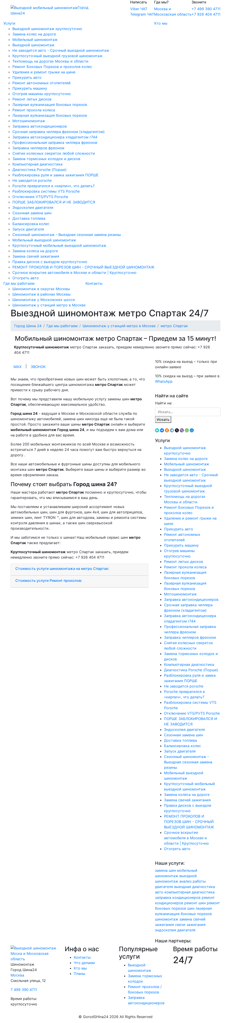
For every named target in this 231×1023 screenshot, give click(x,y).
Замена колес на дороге (34, 34)
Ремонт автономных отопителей (41, 83)
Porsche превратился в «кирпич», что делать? (53, 186)
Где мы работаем (19, 283)
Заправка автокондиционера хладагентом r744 (54, 137)
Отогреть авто (25, 278)
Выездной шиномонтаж (33, 45)
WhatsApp (164, 381)
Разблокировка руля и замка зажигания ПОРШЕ (55, 175)
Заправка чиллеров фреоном (38, 148)
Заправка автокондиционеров (39, 126)
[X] (177, 430)
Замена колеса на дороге (35, 251)
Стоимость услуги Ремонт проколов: (48, 580)
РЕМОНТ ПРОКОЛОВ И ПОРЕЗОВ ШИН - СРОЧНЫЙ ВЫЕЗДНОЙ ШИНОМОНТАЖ (83, 267)
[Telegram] (172, 430)
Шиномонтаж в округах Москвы (41, 289)
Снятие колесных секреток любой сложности (53, 153)
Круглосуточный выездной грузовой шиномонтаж (57, 56)
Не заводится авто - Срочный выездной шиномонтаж (60, 50)
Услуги (9, 23)
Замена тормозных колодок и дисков (46, 158)
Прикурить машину (29, 88)
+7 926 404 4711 (206, 14)
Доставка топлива (28, 218)
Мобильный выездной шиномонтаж (44, 240)
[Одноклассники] (167, 430)
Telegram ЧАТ (142, 14)
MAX (17, 366)
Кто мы (160, 23)
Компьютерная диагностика (37, 164)
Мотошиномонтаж (28, 121)
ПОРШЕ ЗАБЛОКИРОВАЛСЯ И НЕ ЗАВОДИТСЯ (53, 202)
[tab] (79, 570)
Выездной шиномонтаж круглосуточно (47, 28)
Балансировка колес (30, 223)
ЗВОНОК (38, 366)
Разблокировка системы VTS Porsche (46, 191)
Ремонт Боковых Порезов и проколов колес (52, 66)
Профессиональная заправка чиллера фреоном (54, 142)
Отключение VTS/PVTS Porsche (40, 196)
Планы (79, 973)
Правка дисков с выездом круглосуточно (49, 261)
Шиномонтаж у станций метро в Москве (48, 305)
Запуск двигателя (28, 229)
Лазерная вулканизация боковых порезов (49, 104)
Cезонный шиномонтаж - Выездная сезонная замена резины (66, 234)
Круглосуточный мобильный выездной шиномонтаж (59, 245)
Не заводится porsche (32, 180)
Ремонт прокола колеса (33, 110)
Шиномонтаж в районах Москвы (41, 294)
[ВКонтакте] (162, 430)
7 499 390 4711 (24, 989)
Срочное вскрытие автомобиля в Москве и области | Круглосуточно (74, 272)
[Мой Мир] (192, 430)
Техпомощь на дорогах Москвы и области (50, 61)
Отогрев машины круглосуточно (41, 93)
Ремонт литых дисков (31, 99)
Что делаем (84, 962)
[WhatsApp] (187, 430)
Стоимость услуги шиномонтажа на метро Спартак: (62, 568)
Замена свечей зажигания (35, 256)
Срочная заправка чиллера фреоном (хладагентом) (58, 131)
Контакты (93, 283)
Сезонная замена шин (31, 213)
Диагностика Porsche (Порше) (39, 169)
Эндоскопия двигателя (32, 207)
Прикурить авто (27, 77)
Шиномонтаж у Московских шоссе (43, 299)
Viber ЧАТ (138, 9)
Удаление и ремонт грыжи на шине (43, 72)
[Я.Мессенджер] (157, 430)
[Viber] (182, 430)
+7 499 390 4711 (206, 9)
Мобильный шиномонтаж (35, 39)
